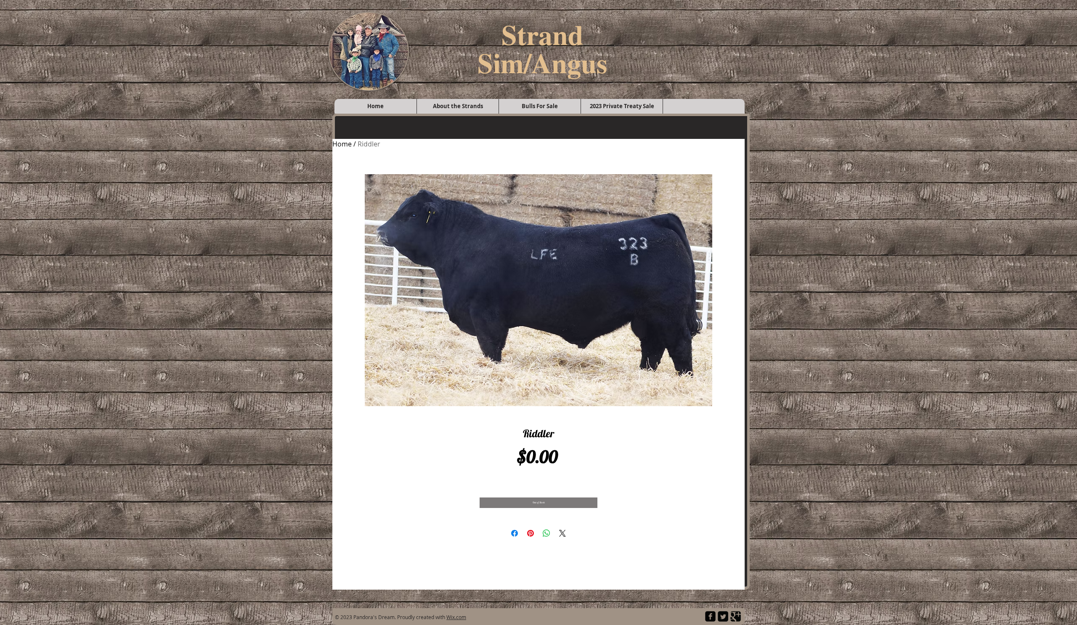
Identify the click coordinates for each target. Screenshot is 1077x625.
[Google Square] (735, 616)
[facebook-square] (710, 616)
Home (342, 144)
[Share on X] (562, 533)
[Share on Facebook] (514, 533)
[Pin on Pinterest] (530, 533)
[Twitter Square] (723, 616)
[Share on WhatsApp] (546, 533)
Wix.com (456, 617)
